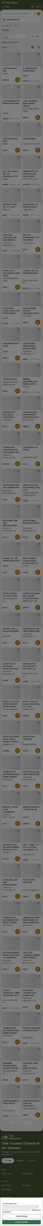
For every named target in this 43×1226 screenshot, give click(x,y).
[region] (21, 1211)
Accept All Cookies (21, 1222)
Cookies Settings (21, 1216)
